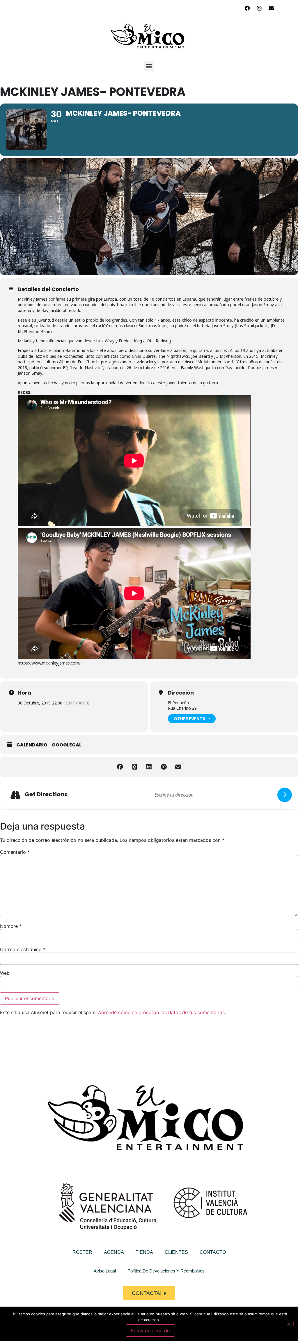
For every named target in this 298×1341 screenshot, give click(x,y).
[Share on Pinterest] (163, 767)
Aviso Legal (105, 1270)
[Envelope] (271, 8)
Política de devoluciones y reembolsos (166, 1270)
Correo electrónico (22, 949)
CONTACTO (213, 1252)
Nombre (11, 926)
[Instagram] (259, 8)
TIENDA (144, 1252)
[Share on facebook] (120, 767)
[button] (149, 66)
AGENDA (114, 1252)
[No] (289, 1323)
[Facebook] (247, 8)
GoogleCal (66, 745)
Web (5, 973)
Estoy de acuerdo (150, 1330)
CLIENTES (176, 1252)
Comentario (15, 852)
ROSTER (82, 1252)
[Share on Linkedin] (149, 767)
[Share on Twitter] (134, 767)
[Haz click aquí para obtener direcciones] (284, 795)
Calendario (31, 745)
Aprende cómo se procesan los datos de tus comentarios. (162, 1012)
